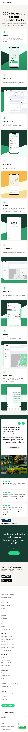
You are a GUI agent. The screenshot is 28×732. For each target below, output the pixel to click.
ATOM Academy (5, 675)
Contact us (13, 553)
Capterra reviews (5, 665)
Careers (3, 702)
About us (3, 657)
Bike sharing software (6, 642)
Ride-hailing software (6, 600)
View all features (5, 629)
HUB (2, 678)
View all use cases (6, 650)
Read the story (13, 447)
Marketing (3, 626)
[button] (19, 423)
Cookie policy (4, 723)
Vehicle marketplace (6, 602)
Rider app (3, 615)
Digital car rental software (7, 647)
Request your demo (7, 705)
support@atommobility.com (8, 693)
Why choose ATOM (6, 663)
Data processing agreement (7, 726)
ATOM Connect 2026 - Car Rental (10, 683)
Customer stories (5, 660)
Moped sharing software (7, 644)
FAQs (2, 681)
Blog (2, 673)
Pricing (3, 608)
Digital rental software (7, 597)
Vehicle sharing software (7, 594)
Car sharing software (6, 636)
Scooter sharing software (7, 639)
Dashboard (4, 618)
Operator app (4, 621)
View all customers (11, 451)
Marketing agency (6, 605)
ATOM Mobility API (6, 686)
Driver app (4, 623)
